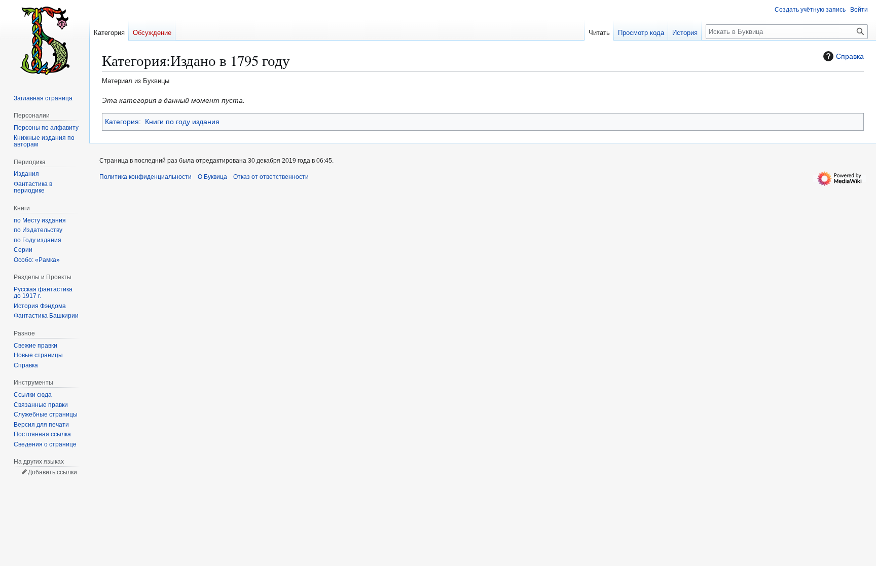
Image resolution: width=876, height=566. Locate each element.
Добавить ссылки (52, 472)
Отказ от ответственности (271, 176)
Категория (122, 122)
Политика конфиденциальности (145, 176)
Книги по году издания (182, 122)
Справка (850, 56)
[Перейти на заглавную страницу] (44, 40)
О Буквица (212, 176)
